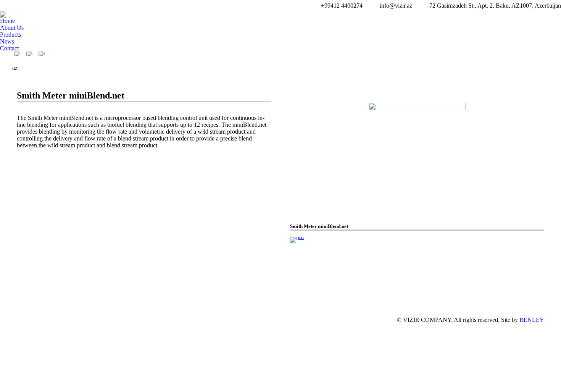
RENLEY (531, 320)
